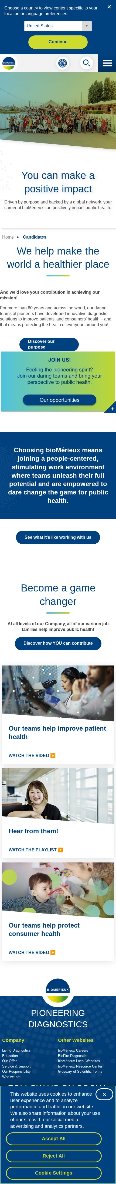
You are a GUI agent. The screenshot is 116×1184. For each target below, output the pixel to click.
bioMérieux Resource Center (80, 1066)
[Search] (86, 64)
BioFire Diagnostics (73, 1056)
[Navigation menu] (107, 63)
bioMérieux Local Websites (79, 1061)
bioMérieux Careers (73, 1050)
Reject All (54, 1156)
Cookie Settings (54, 1173)
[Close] (104, 1094)
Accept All (54, 1138)
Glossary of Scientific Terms (80, 1071)
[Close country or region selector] (109, 7)
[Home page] (9, 63)
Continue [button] (58, 41)
